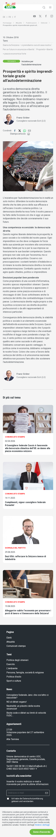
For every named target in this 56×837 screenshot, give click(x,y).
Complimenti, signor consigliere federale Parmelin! (25, 503)
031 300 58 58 (17, 766)
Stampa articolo (18, 133)
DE (4, 17)
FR (10, 17)
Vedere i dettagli (42, 825)
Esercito (10, 664)
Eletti (9, 637)
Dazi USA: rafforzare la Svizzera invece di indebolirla (25, 558)
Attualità (19, 23)
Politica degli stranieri (17, 660)
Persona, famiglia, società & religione (25, 672)
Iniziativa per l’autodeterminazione (31, 63)
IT (15, 17)
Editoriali (44, 23)
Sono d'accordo (41, 832)
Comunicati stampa (16, 646)
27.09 (9, 729)
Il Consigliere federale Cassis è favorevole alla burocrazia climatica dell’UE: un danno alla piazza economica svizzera (27, 448)
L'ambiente (12, 668)
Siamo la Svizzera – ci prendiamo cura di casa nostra (27, 45)
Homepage (7, 23)
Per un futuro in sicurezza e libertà (18, 49)
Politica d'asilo (13, 676)
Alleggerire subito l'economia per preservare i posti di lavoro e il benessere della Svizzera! (28, 612)
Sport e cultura (13, 680)
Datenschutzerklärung (33, 798)
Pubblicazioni (31, 23)
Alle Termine (12, 739)
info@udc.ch (39, 766)
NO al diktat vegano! (16, 701)
